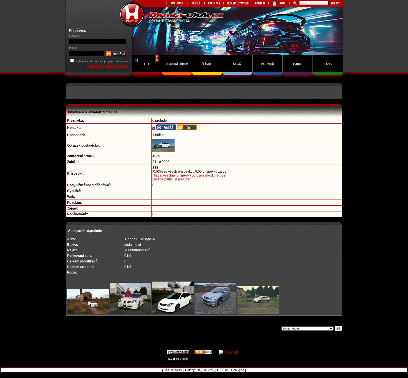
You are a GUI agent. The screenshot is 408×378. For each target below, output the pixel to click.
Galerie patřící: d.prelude (171, 179)
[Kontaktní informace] (260, 3)
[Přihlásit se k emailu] (177, 3)
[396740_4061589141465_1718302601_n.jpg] (173, 313)
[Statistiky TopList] (228, 352)
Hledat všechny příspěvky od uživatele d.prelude (188, 175)
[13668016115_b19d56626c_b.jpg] (258, 313)
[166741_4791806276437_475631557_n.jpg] (88, 313)
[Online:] (147, 76)
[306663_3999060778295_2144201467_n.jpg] (130, 313)
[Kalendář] (213, 3)
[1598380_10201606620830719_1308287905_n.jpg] (215, 313)
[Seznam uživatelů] (237, 3)
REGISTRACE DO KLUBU (108, 67)
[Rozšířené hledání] (294, 3)
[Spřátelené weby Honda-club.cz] (196, 3)
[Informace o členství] (278, 3)
